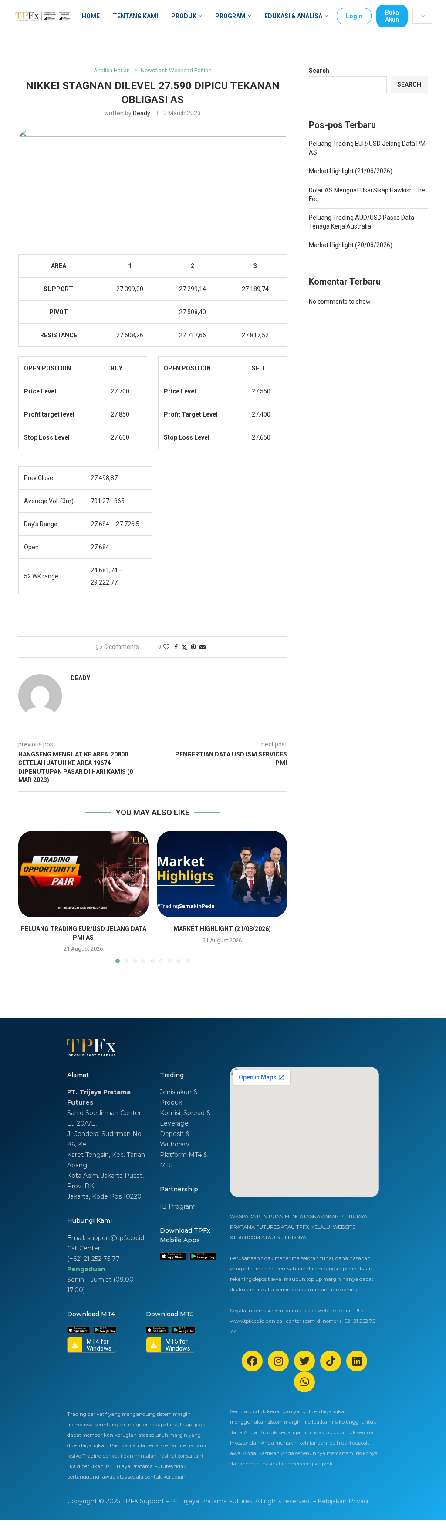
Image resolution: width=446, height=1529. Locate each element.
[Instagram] (278, 1361)
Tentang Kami (135, 16)
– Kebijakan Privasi (340, 1501)
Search (319, 70)
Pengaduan (86, 1269)
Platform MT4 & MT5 (184, 1160)
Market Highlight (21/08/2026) (222, 928)
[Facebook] (252, 1361)
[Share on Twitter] (184, 647)
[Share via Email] (202, 646)
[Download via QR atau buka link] (173, 1256)
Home (91, 16)
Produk (183, 16)
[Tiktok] (330, 1361)
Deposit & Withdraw (175, 1139)
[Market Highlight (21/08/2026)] (222, 874)
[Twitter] (304, 1361)
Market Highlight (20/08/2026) (350, 245)
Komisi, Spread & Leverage (185, 1118)
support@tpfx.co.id (115, 1238)
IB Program (178, 1206)
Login (354, 16)
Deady (141, 113)
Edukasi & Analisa (293, 16)
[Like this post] (166, 646)
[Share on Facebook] (176, 646)
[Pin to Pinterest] (193, 646)
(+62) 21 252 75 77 (93, 1259)
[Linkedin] (356, 1361)
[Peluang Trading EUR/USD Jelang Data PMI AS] (83, 874)
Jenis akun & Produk (179, 1097)
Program (230, 16)
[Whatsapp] (304, 1381)
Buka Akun (392, 16)
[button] (30, 896)
